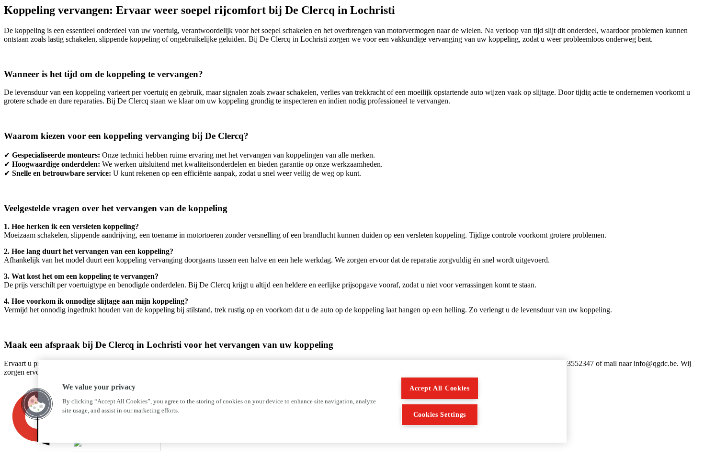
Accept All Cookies (439, 388)
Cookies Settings (439, 414)
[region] (302, 401)
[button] (37, 404)
